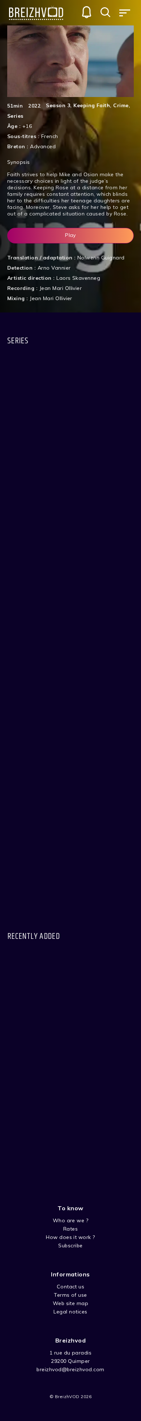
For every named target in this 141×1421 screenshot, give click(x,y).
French (49, 136)
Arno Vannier (54, 268)
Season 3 (58, 105)
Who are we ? (71, 1220)
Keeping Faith (91, 105)
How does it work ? (70, 1237)
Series (15, 116)
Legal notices (70, 1311)
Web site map (71, 1303)
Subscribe (70, 1245)
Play (70, 235)
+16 (27, 126)
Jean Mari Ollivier (60, 288)
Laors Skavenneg (78, 278)
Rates (70, 1229)
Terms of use (70, 1295)
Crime (120, 105)
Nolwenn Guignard (101, 257)
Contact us (71, 1286)
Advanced (43, 146)
